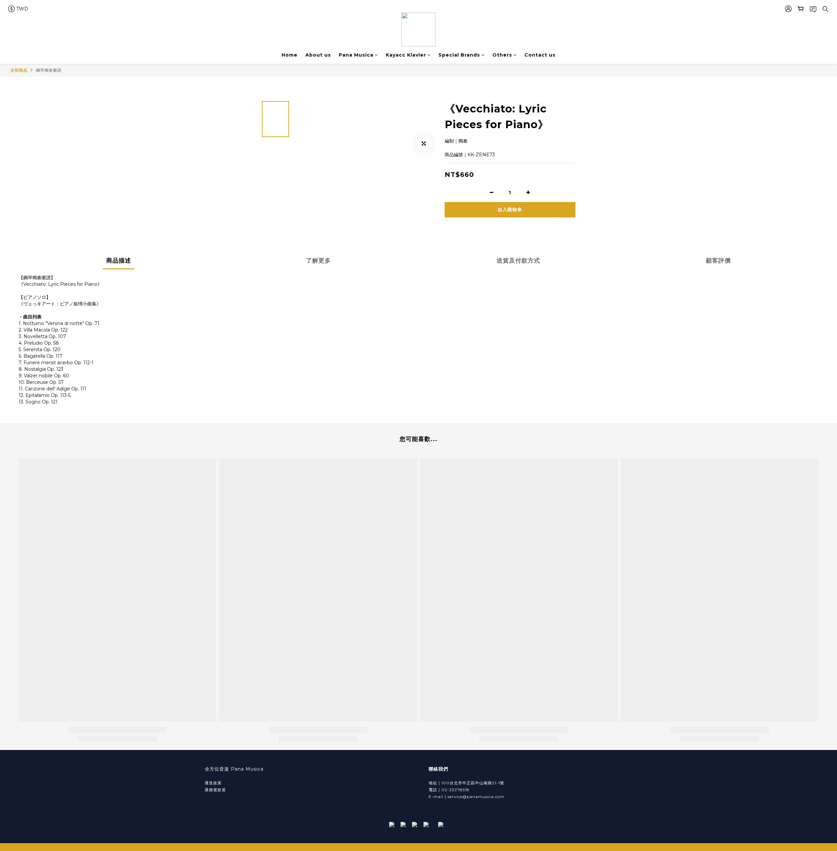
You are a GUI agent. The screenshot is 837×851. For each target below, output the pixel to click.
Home (290, 55)
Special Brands (459, 55)
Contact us (539, 55)
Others (502, 55)
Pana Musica (356, 55)
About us (318, 55)
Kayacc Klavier (406, 55)
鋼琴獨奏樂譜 (48, 70)
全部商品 (18, 70)
